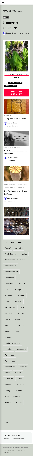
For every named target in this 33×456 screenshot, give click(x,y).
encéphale (9, 295)
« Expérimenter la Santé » (15, 119)
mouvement (19, 319)
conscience (9, 278)
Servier (7, 373)
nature (19, 331)
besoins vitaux (10, 266)
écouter (11, 82)
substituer (9, 379)
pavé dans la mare (12, 343)
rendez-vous (10, 367)
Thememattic (7, 452)
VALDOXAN (20, 385)
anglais (24, 254)
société (18, 373)
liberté (7, 319)
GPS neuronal (10, 307)
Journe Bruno (11, 33)
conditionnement (11, 272)
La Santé (6, 17)
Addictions (8, 147)
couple (22, 284)
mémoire (8, 331)
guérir (23, 307)
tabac (20, 379)
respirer (7, 85)
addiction (19, 248)
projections (21, 349)
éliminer (8, 402)
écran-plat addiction (12, 396)
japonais (20, 313)
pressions (8, 349)
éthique (19, 402)
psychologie (9, 355)
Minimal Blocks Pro (15, 450)
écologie (8, 391)
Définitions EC (10, 187)
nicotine (8, 337)
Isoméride (8, 313)
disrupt (18, 290)
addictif (8, 248)
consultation (9, 284)
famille (7, 301)
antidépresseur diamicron (15, 260)
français (18, 301)
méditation (20, 325)
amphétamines (10, 254)
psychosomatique (11, 361)
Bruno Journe (12, 435)
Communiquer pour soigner (15, 185)
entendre (19, 82)
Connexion (7, 422)
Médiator (8, 325)
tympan (14, 85)
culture (7, 290)
